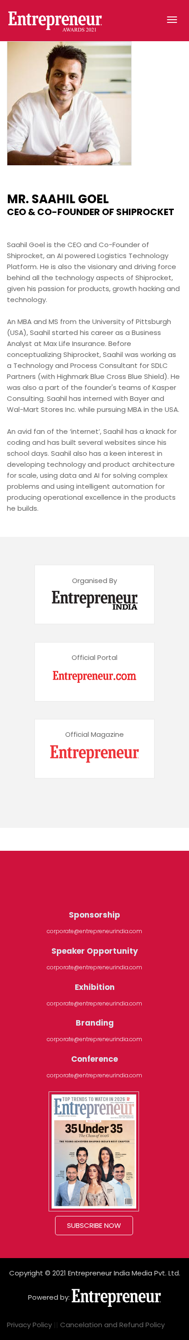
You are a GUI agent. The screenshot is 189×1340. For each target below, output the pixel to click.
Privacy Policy (29, 1324)
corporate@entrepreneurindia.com (94, 931)
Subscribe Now (94, 1225)
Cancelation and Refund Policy (112, 1324)
